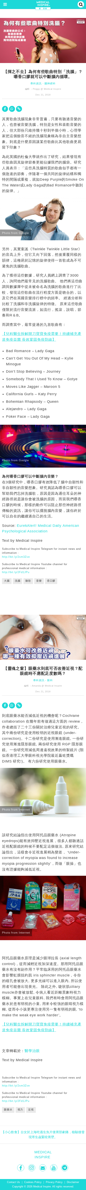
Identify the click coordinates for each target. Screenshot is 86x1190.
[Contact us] (43, 1167)
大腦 (7, 580)
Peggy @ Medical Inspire (47, 89)
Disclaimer (73, 1182)
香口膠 (51, 580)
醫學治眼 (32, 1051)
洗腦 (17, 580)
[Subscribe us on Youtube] (54, 1167)
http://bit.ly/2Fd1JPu (15, 572)
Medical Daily (49, 526)
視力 (20, 1109)
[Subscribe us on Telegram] (65, 1167)
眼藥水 (8, 1109)
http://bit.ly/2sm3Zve (16, 556)
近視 (31, 1109)
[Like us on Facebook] (21, 1167)
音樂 (39, 580)
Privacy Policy (54, 1182)
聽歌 (28, 580)
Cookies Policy (33, 1182)
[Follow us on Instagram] (32, 1167)
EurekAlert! (27, 526)
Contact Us (13, 1182)
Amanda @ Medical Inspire (47, 686)
